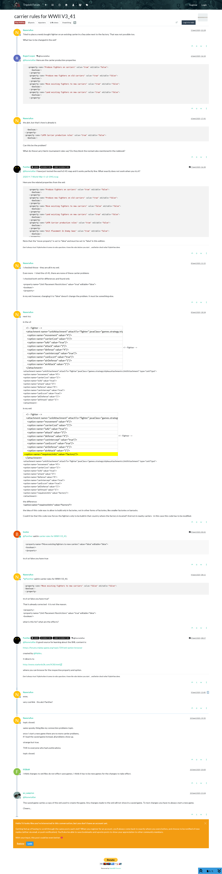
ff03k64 (26, 769)
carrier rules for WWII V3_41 (52, 536)
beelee (26, 532)
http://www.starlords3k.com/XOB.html (41, 664)
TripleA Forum (31, 4)
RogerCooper (29, 56)
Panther (26, 167)
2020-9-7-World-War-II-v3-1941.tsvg (40, 176)
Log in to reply (188, 22)
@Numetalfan (44, 56)
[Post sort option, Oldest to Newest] (176, 22)
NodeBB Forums (115, 868)
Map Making (19, 22)
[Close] (205, 823)
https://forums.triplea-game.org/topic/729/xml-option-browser (52, 647)
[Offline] (18, 58)
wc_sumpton (28, 793)
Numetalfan (28, 30)
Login (29, 843)
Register (20, 843)
